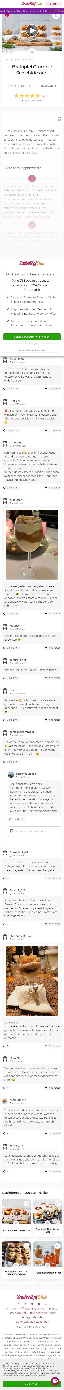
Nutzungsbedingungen (41, 1313)
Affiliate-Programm (32, 1308)
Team (15, 1308)
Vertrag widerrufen (32, 1317)
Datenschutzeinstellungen (32, 1321)
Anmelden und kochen (32, 350)
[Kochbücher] (32, 52)
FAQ (7, 1308)
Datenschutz (17, 1313)
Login (54, 4)
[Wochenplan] (56, 15)
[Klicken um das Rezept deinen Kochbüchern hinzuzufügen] (16, 1223)
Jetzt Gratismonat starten (32, 337)
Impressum (53, 1308)
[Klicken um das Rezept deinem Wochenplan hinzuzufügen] (26, 1204)
